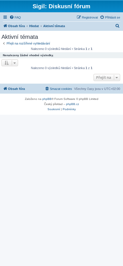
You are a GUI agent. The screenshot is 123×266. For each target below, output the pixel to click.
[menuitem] (15, 17)
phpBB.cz (72, 104)
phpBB (46, 98)
